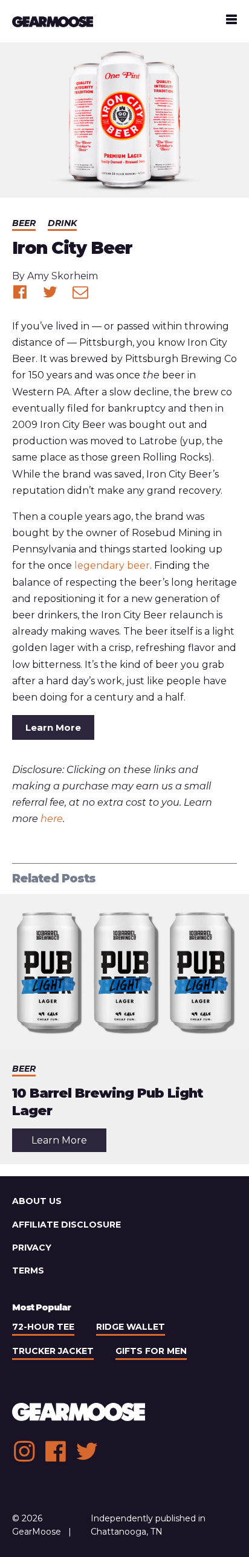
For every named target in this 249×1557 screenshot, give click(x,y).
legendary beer (112, 565)
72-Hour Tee (43, 1326)
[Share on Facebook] (20, 292)
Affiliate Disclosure (66, 1224)
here (51, 818)
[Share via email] (80, 292)
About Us (37, 1201)
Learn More (53, 727)
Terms (28, 1270)
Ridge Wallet (130, 1326)
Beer (24, 223)
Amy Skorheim (62, 276)
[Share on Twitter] (50, 292)
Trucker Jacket (53, 1350)
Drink (62, 223)
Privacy (31, 1247)
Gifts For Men (151, 1350)
